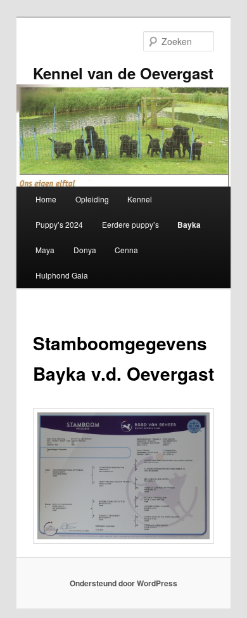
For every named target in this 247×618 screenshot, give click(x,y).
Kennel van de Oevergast (123, 73)
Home (45, 199)
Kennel (139, 199)
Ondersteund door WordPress (123, 583)
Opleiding (92, 199)
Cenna (126, 249)
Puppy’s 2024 (59, 224)
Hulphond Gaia (61, 275)
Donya (84, 249)
